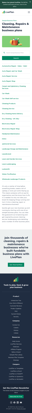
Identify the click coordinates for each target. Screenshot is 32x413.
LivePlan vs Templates (16, 368)
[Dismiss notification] (30, 2)
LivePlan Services (16, 344)
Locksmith (6, 169)
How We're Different (16, 303)
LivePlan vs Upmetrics (16, 376)
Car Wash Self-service (10, 98)
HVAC (4, 139)
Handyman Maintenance (11, 134)
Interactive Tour (16, 300)
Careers (16, 327)
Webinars (16, 346)
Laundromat (6, 154)
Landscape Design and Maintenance (15, 149)
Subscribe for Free (16, 396)
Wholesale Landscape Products (13, 179)
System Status (16, 314)
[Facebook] (14, 403)
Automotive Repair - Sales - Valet (14, 66)
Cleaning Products (9, 103)
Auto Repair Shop (8, 81)
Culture (16, 333)
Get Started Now (16, 265)
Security (16, 316)
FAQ (16, 311)
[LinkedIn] (18, 403)
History (16, 330)
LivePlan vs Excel (16, 371)
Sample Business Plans (9, 20)
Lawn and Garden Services (12, 159)
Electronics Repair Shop (11, 129)
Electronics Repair (8, 124)
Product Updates (16, 308)
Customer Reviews (16, 306)
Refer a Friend (16, 352)
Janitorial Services (9, 144)
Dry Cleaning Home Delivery (12, 114)
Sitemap (16, 360)
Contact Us (16, 325)
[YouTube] (21, 403)
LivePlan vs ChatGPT (16, 374)
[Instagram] (11, 403)
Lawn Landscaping (9, 164)
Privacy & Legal (21, 408)
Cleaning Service (8, 109)
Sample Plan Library (16, 355)
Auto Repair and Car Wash (12, 71)
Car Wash (5, 93)
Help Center (16, 341)
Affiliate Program (16, 349)
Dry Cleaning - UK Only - (11, 119)
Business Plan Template (16, 357)
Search (16, 58)
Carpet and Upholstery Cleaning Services (14, 87)
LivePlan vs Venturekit (16, 379)
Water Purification (9, 174)
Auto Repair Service (9, 76)
